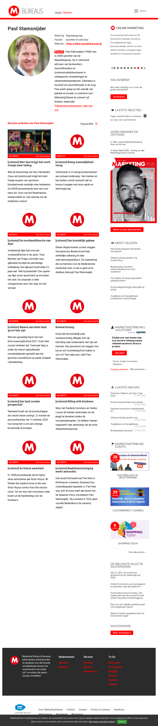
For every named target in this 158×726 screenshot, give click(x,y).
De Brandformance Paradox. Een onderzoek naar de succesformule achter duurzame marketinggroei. (127, 595)
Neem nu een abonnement (127, 229)
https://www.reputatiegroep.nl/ (84, 43)
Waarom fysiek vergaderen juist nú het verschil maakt (127, 614)
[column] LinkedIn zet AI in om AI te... (126, 46)
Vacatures (119, 709)
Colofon (88, 662)
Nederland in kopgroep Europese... (125, 54)
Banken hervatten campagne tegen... (126, 50)
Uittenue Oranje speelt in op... (124, 417)
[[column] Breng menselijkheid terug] (77, 141)
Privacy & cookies (100, 709)
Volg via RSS (96, 123)
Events (88, 667)
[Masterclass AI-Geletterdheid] (128, 461)
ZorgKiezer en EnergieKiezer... (124, 424)
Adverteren (90, 671)
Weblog (63, 667)
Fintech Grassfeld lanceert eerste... (127, 402)
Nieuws (63, 662)
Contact (83, 709)
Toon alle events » (137, 552)
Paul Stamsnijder (43, 156)
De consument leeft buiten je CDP (125, 35)
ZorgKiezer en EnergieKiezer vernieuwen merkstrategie (124, 297)
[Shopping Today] (128, 529)
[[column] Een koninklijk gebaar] (77, 220)
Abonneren (77, 714)
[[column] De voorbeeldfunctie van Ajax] (29, 220)
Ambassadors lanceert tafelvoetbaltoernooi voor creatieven (122, 269)
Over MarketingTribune (50, 709)
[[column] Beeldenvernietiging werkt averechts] (77, 448)
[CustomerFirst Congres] (128, 496)
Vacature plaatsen (119, 369)
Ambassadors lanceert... (122, 430)
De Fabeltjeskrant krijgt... (121, 42)
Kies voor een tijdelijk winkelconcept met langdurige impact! (127, 605)
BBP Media (20, 707)
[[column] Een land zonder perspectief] (29, 381)
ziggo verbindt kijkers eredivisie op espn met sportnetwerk (125, 118)
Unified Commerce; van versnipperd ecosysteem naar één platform (127, 585)
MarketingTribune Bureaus (66, 11)
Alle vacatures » (138, 369)
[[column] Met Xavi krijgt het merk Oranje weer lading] (29, 141)
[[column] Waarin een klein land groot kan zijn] (29, 307)
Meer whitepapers (122, 633)
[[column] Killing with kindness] (77, 381)
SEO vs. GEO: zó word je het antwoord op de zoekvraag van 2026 (125, 575)
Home (58, 12)
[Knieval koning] (77, 307)
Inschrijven (119, 96)
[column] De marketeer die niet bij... (125, 39)
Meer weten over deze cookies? (102, 722)
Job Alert (119, 353)
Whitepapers (45, 714)
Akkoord (121, 722)
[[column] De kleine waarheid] (29, 448)
